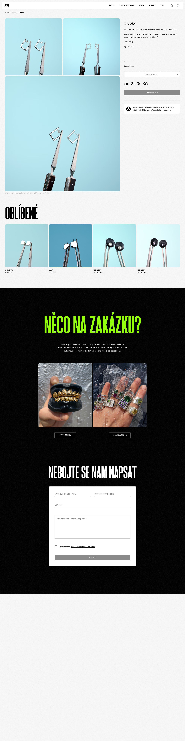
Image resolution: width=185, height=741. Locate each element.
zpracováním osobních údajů (83, 547)
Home (7, 12)
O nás (141, 5)
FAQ (162, 5)
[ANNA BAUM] (6, 5)
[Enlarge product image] (33, 46)
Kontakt (152, 5)
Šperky (111, 5)
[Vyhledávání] (171, 5)
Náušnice (13, 12)
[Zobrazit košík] (178, 5)
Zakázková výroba (127, 5)
